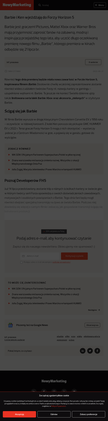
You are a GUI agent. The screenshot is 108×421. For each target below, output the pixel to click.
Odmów (54, 414)
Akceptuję (19, 414)
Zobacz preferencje (88, 414)
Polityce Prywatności (58, 406)
